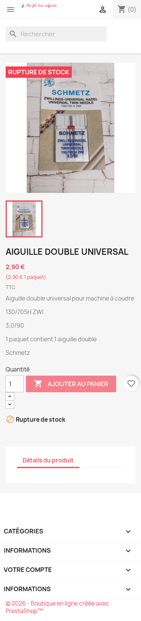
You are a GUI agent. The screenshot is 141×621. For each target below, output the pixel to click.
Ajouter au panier (71, 383)
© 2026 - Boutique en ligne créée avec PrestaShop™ (57, 607)
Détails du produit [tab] (48, 460)
